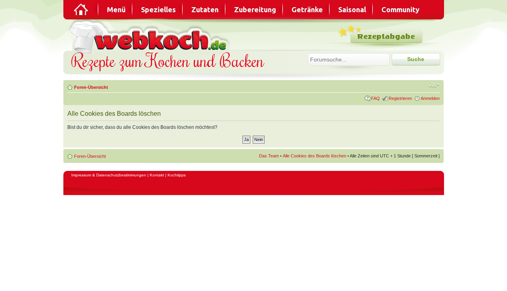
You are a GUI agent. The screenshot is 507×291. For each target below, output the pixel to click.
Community (400, 9)
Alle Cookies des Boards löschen (314, 155)
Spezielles (158, 9)
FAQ (375, 98)
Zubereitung (255, 9)
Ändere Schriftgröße (434, 85)
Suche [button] (415, 59)
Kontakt (157, 175)
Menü (116, 9)
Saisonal (352, 9)
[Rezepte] (81, 9)
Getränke (307, 9)
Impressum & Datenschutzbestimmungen (108, 175)
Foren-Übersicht (91, 87)
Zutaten (205, 9)
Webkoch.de (150, 36)
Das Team (269, 155)
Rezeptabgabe (386, 37)
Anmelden (430, 98)
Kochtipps (177, 175)
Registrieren (400, 98)
